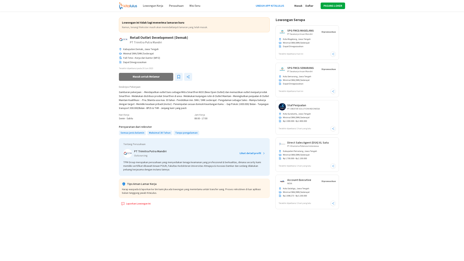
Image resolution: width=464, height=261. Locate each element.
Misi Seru (194, 6)
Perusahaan (176, 6)
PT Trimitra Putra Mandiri (146, 42)
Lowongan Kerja (153, 6)
